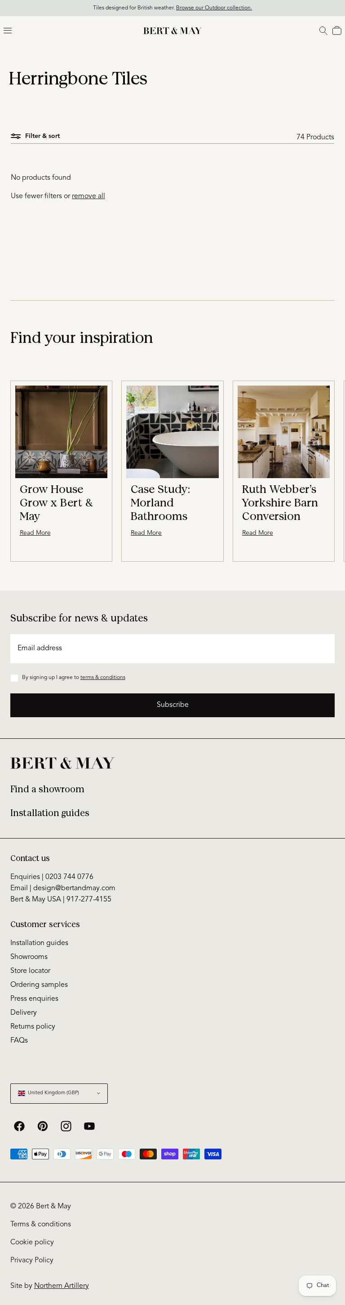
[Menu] (8, 30)
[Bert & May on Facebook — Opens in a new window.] (19, 1126)
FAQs (19, 1040)
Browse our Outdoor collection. (214, 8)
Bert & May (53, 1206)
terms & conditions (102, 677)
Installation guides (49, 813)
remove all (88, 196)
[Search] (323, 30)
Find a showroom (47, 789)
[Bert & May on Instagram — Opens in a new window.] (66, 1126)
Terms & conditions (40, 1224)
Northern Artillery (61, 1286)
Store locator (30, 971)
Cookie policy (32, 1242)
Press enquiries (34, 999)
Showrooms (29, 957)
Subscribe (173, 705)
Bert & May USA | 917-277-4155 (60, 899)
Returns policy (32, 1026)
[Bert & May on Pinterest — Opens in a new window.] (43, 1126)
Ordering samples (39, 985)
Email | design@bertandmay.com (62, 888)
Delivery (23, 1012)
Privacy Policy (31, 1260)
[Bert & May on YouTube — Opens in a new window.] (89, 1126)
